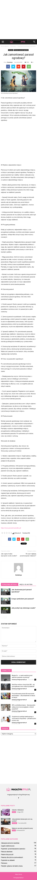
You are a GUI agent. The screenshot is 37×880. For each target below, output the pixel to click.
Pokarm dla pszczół (7, 854)
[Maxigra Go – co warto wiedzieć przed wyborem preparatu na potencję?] (5, 677)
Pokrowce (11, 50)
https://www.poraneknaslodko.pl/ (11, 528)
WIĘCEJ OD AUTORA (25, 584)
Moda (14, 812)
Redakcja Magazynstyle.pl (19, 679)
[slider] (6, 533)
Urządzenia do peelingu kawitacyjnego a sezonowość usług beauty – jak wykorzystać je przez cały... (24, 718)
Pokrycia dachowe (6, 852)
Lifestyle (14, 823)
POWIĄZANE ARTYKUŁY (9, 584)
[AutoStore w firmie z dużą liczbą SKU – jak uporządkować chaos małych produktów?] (5, 687)
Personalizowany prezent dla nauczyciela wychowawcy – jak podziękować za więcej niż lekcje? (23, 695)
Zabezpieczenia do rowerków (10, 843)
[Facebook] (18, 798)
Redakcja (10, 62)
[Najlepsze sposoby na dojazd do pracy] (5, 830)
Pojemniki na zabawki (8, 860)
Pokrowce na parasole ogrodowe (21, 50)
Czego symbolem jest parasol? (22, 599)
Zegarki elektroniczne (7, 846)
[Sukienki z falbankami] (5, 812)
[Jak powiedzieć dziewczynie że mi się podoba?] (5, 821)
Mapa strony (18, 874)
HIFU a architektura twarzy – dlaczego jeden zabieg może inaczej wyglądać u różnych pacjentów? (23, 707)
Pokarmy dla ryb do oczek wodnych (12, 857)
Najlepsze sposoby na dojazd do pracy (22, 828)
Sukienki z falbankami (18, 810)
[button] (34, 41)
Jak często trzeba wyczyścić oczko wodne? (9, 555)
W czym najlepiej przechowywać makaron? (28, 555)
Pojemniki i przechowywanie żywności (13, 849)
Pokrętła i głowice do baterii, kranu (12, 866)
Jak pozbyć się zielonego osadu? (23, 608)
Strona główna (5, 46)
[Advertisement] (18, 19)
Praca (14, 830)
